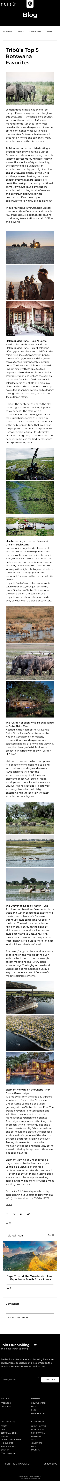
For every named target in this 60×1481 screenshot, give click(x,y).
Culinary (35, 1450)
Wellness (36, 1436)
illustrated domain (33, 1478)
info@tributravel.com (17, 1463)
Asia (3, 1429)
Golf (33, 1440)
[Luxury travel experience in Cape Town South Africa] (30, 1256)
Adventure (36, 1443)
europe (4, 1436)
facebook (6, 1403)
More (49, 31)
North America (8, 1447)
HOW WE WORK (38, 1403)
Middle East (35, 31)
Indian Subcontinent (11, 1440)
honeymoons (37, 1429)
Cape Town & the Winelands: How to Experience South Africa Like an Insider (30, 1278)
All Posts (7, 31)
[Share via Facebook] (7, 1214)
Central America (9, 1433)
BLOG (33, 1410)
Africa (21, 31)
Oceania (5, 1450)
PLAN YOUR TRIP (38, 1413)
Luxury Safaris (38, 1426)
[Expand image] (30, 247)
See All (51, 1235)
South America (8, 1453)
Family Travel (38, 1433)
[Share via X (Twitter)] (14, 1214)
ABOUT (34, 1407)
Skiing (34, 1447)
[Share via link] (28, 1214)
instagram (6, 1407)
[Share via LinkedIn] (21, 1214)
